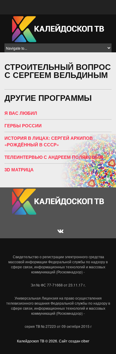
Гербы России (23, 125)
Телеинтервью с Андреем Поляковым (53, 157)
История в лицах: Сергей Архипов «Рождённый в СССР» (48, 141)
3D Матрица (19, 169)
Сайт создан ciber (74, 340)
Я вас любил (20, 113)
